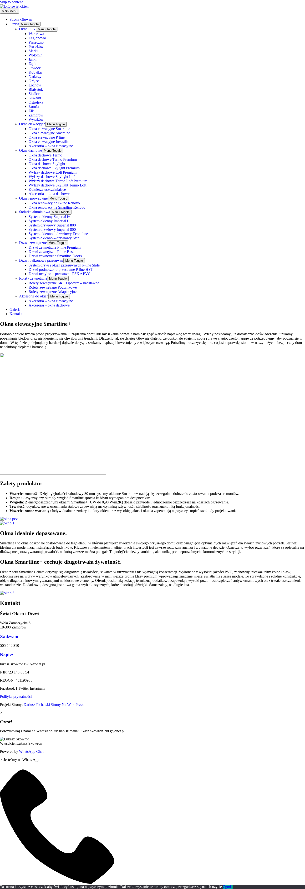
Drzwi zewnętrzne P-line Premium (55, 247)
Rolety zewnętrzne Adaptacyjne (52, 292)
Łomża (34, 107)
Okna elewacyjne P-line (47, 137)
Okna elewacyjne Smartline (49, 129)
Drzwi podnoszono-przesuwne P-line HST (61, 269)
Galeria (15, 309)
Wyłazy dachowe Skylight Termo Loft (57, 185)
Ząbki (33, 64)
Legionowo (37, 38)
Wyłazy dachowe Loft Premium (52, 172)
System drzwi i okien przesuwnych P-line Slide (64, 265)
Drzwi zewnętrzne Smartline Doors (55, 256)
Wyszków (36, 119)
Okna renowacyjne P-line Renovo (54, 203)
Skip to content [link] (11, 2)
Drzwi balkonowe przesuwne (41, 260)
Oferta (14, 24)
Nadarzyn (36, 77)
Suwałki (35, 98)
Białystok (36, 89)
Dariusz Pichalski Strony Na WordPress (53, 705)
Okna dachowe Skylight (47, 164)
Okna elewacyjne (32, 124)
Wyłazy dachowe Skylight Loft (52, 177)
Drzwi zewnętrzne (33, 243)
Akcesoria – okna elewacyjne (51, 146)
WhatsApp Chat (31, 751)
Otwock (35, 68)
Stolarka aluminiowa (34, 212)
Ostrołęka (36, 102)
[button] (152, 741)
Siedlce (34, 94)
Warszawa (36, 34)
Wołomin (35, 55)
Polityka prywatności (16, 696)
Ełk (31, 111)
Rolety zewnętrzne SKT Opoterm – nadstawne (64, 283)
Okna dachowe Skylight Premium (54, 168)
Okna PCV (27, 29)
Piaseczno (36, 42)
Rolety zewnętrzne (33, 278)
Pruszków (36, 47)
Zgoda (228, 887)
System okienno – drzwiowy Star (54, 238)
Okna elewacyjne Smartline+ (50, 133)
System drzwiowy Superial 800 (52, 225)
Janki (32, 59)
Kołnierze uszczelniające (47, 189)
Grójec (34, 81)
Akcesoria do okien (33, 296)
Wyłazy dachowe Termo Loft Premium (58, 181)
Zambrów (36, 115)
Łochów (35, 85)
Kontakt (16, 314)
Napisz (6, 654)
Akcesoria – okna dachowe (49, 194)
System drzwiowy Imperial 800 (52, 229)
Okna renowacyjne (33, 198)
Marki (33, 51)
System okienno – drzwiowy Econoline (58, 234)
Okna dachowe (30, 150)
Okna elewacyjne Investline (49, 142)
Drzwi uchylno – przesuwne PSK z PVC (60, 274)
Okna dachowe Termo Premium (53, 159)
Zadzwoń (9, 636)
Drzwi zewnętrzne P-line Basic (52, 252)
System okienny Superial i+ (49, 217)
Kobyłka (35, 72)
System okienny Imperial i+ (49, 221)
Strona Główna (21, 19)
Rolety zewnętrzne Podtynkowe (53, 287)
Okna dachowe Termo (45, 155)
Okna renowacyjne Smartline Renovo (57, 207)
